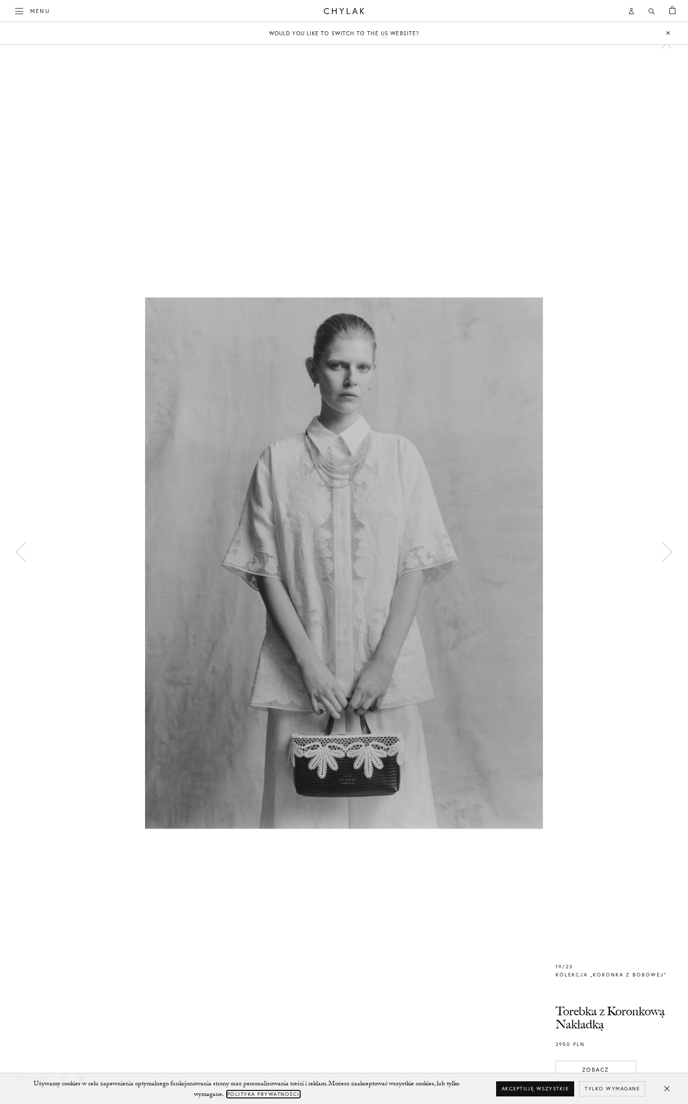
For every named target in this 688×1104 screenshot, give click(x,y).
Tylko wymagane (612, 1088)
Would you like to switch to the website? (344, 33)
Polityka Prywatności (263, 1094)
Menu (40, 11)
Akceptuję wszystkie (535, 1088)
